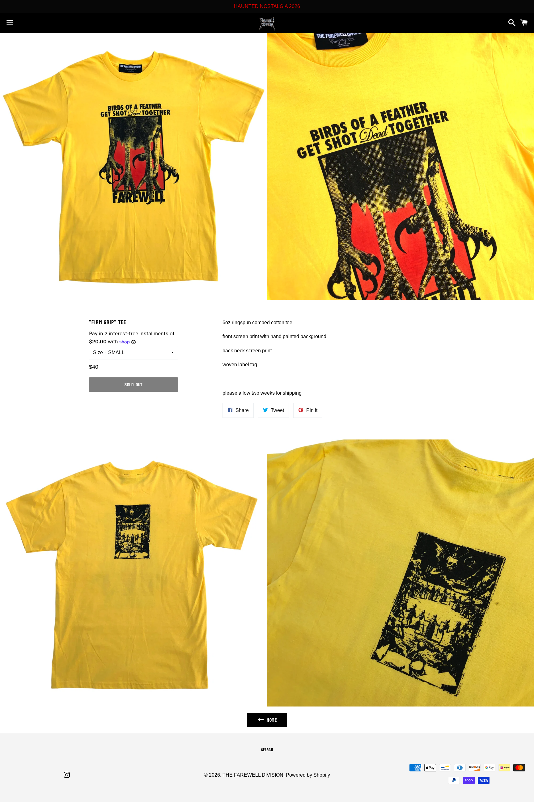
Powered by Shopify (308, 775)
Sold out (133, 384)
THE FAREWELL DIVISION (252, 775)
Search (267, 750)
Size (98, 352)
